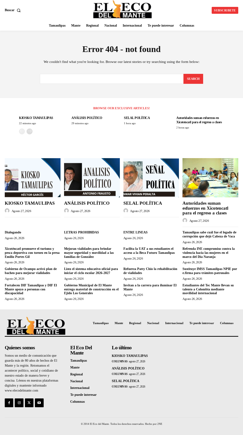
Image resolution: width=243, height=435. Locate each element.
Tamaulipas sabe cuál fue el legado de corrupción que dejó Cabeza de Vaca (209, 234)
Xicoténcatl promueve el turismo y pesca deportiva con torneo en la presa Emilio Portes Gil (32, 253)
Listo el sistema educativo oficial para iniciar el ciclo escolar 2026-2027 (91, 271)
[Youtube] (39, 402)
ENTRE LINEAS (135, 232)
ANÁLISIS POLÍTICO (86, 118)
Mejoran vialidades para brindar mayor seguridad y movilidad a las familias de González (89, 253)
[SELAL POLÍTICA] (151, 177)
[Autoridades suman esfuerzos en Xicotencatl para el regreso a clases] (210, 177)
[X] (29, 402)
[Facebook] (9, 402)
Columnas (120, 361)
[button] (14, 10)
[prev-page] (22, 131)
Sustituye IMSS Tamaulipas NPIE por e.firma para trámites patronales (209, 271)
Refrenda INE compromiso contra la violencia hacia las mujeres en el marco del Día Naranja (208, 253)
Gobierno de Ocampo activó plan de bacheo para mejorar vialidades (31, 271)
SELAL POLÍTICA (137, 118)
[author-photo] (8, 210)
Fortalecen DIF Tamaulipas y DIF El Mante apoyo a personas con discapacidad (31, 289)
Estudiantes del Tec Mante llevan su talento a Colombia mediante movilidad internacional (208, 289)
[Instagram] (19, 402)
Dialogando (13, 232)
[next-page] (30, 131)
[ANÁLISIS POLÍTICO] (92, 177)
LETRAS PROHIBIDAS (81, 232)
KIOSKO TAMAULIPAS (36, 118)
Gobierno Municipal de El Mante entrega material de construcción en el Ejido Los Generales (91, 289)
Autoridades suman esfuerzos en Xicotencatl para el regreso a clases (205, 208)
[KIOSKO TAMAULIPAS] (33, 177)
